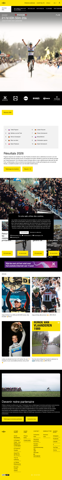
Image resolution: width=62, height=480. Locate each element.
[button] (16, 89)
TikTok (55, 450)
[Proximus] (5, 98)
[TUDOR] (57, 98)
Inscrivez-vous (45, 435)
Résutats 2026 (7, 112)
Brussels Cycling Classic (16, 469)
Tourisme (49, 8)
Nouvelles (31, 8)
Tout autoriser (24, 232)
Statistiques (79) (38, 235)
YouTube (55, 447)
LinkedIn (55, 441)
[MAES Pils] (36, 98)
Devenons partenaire (36, 440)
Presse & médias (29, 3)
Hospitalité (40, 3)
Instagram (55, 436)
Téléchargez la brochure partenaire (13, 419)
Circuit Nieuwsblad (17, 436)
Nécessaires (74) (16, 235)
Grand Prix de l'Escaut (17, 454)
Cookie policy (27, 440)
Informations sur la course (20, 9)
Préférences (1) (27, 235)
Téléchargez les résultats (12, 169)
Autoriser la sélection (35, 232)
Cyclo (48, 3)
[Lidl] (15, 98)
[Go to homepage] (4, 3)
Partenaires (58, 8)
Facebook (55, 438)
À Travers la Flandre (17, 449)
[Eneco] (46, 98)
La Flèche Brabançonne (17, 463)
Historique (40, 8)
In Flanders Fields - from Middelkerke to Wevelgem (17, 443)
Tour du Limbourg (16, 458)
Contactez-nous (31, 419)
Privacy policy (26, 436)
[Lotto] (26, 98)
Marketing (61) (15, 237)
